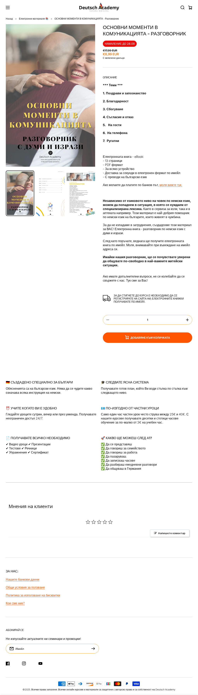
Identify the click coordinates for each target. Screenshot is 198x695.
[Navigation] (8, 7)
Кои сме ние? (15, 603)
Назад (9, 18)
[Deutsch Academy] (99, 7)
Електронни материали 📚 (33, 18)
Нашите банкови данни (22, 579)
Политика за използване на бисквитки (33, 595)
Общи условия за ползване (25, 587)
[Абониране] (94, 648)
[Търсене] (182, 7)
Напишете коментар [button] (171, 533)
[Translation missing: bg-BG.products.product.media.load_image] (20, 193)
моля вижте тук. (171, 185)
